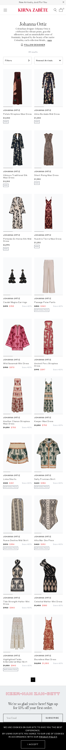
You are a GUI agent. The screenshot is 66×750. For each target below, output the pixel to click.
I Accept (33, 744)
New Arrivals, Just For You (33, 2)
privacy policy (48, 737)
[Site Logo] (33, 9)
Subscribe (52, 718)
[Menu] (5, 10)
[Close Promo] (63, 2)
